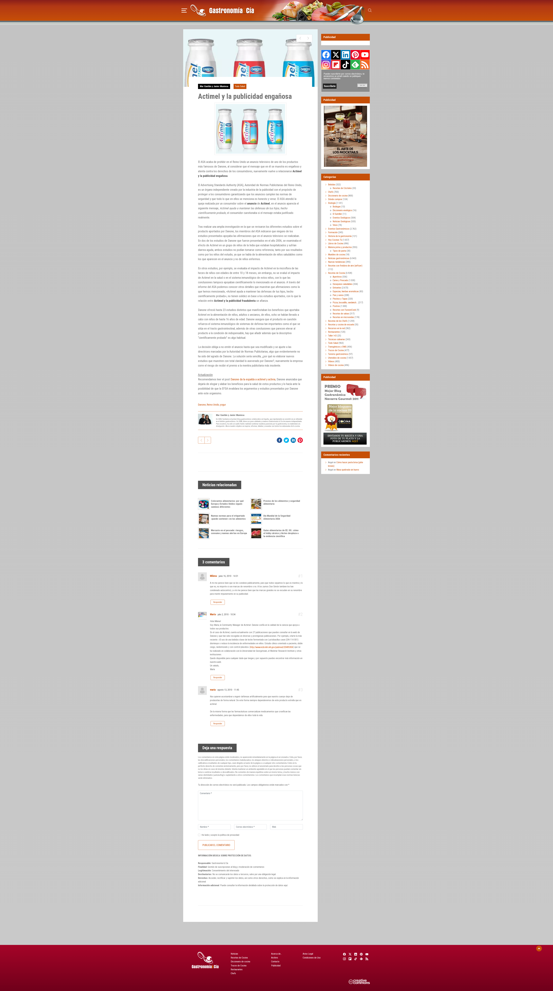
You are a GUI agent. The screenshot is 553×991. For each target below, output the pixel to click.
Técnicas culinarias (336, 339)
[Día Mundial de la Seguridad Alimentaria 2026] (256, 519)
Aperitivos (337, 276)
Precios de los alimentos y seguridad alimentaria (281, 502)
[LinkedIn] (355, 954)
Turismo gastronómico (338, 354)
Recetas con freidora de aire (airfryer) (345, 265)
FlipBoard (336, 64)
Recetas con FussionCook (344, 309)
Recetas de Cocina (336, 273)
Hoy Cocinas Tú (335, 239)
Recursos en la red (336, 328)
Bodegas (337, 206)
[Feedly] (361, 958)
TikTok (345, 64)
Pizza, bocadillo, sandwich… (345, 302)
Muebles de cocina (336, 254)
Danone (202, 404)
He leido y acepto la (220, 835)
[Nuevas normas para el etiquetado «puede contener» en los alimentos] (204, 519)
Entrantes (337, 287)
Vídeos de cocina (336, 365)
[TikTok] (355, 958)
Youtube (365, 54)
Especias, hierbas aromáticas (346, 291)
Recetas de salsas (341, 313)
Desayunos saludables (342, 284)
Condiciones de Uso (312, 957)
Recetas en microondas (343, 317)
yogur (223, 404)
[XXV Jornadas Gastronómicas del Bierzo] (300, 38)
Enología (332, 203)
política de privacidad (229, 835)
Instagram (326, 64)
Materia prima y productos (340, 247)
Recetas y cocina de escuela (341, 324)
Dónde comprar (335, 199)
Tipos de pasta (339, 250)
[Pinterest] (361, 954)
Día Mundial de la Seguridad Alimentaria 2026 (276, 517)
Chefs (330, 192)
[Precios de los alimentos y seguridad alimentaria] (256, 504)
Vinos (335, 225)
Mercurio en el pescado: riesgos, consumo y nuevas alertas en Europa (229, 532)
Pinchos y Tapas (340, 298)
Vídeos (331, 361)
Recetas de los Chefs (337, 321)
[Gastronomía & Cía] (222, 10)
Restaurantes (334, 332)
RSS (365, 64)
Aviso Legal (308, 953)
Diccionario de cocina (337, 195)
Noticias (234, 953)
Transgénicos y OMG (337, 346)
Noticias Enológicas (341, 221)
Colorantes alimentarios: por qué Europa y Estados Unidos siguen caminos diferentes (227, 504)
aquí (285, 885)
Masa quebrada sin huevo (347, 469)
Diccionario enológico (342, 210)
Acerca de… (276, 953)
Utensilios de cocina (337, 357)
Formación (333, 232)
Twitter (336, 54)
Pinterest (355, 54)
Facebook (326, 55)
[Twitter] (350, 954)
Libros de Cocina (335, 243)
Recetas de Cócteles (342, 188)
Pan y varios (338, 295)
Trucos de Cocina (336, 350)
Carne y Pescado (340, 280)
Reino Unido (213, 404)
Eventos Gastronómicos (338, 228)
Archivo (274, 957)
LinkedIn (345, 54)
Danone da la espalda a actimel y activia (253, 379)
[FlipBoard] (350, 958)
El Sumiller (337, 214)
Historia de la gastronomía (340, 236)
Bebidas (331, 184)
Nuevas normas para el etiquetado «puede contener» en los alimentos (228, 517)
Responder (217, 602)
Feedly (355, 64)
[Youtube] (367, 954)
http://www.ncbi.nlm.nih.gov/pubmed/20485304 (271, 647)
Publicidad (276, 965)
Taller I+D (332, 335)
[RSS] (367, 958)
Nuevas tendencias (336, 262)
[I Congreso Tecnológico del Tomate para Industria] (308, 38)
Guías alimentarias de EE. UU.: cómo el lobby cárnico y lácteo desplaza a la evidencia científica (281, 533)
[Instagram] (344, 958)
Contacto (275, 961)
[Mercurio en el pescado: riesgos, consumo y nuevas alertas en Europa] (204, 533)
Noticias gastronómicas (338, 258)
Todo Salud (240, 86)
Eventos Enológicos (341, 217)
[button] (184, 10)
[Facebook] (344, 954)
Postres (336, 306)
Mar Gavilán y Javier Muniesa (214, 86)
